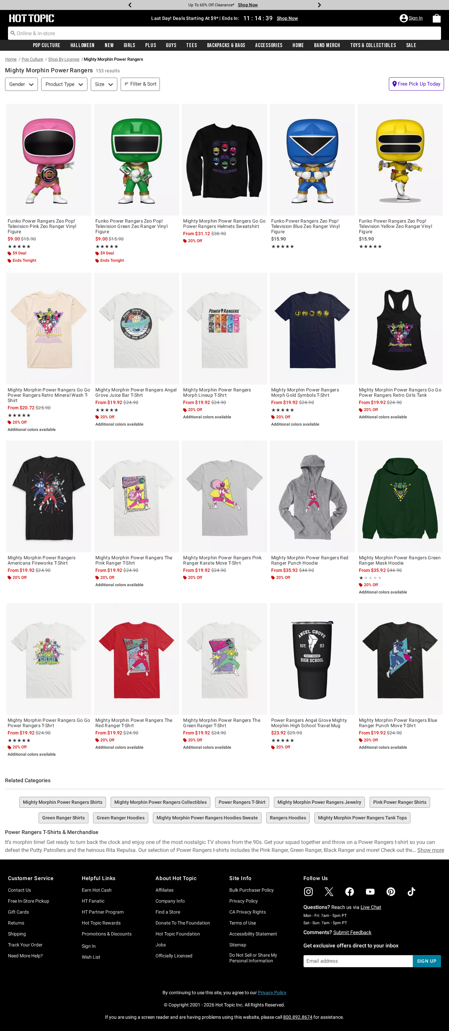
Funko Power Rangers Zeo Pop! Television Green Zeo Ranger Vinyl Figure (131, 226)
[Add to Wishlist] (84, 110)
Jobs (161, 944)
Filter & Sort (143, 84)
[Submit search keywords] (13, 32)
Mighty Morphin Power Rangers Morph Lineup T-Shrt (217, 392)
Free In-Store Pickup (28, 901)
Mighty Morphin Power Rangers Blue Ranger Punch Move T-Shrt (398, 723)
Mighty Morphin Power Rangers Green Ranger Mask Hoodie (400, 560)
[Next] (319, 5)
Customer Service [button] (31, 878)
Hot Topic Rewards (101, 923)
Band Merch (327, 45)
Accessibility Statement (253, 933)
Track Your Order (25, 944)
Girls (130, 45)
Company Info (170, 901)
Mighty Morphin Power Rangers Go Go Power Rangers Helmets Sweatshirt (224, 223)
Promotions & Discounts (107, 933)
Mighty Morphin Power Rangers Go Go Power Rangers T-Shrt (49, 723)
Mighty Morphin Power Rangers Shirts (62, 802)
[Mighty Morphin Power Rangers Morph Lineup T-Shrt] (224, 328)
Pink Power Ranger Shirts (399, 802)
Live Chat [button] (371, 907)
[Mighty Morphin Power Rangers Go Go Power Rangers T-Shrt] (48, 659)
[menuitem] (436, 18)
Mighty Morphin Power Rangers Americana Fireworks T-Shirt (41, 560)
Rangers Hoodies (288, 817)
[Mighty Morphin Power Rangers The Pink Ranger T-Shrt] (136, 496)
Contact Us (19, 890)
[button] (412, 18)
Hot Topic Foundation (178, 933)
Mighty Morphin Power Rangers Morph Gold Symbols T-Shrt (305, 392)
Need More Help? (25, 955)
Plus (150, 45)
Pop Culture (46, 45)
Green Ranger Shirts (63, 817)
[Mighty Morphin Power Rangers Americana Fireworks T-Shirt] (48, 496)
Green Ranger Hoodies (121, 817)
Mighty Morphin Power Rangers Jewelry (319, 802)
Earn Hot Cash (97, 890)
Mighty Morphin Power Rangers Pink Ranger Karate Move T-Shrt (222, 560)
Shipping (17, 933)
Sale (411, 45)
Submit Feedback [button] (352, 932)
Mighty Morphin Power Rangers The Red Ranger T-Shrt (133, 723)
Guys (171, 45)
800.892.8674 (297, 1017)
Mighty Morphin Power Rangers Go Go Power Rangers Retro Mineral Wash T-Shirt (49, 395)
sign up (427, 961)
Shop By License (63, 59)
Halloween (82, 45)
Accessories (268, 45)
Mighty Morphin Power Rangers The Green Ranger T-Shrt (221, 723)
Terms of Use (242, 923)
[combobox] (224, 33)
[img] (308, 892)
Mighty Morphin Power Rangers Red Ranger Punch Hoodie (310, 560)
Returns (16, 923)
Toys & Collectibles (373, 45)
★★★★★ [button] (19, 246)
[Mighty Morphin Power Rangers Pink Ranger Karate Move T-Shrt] (224, 496)
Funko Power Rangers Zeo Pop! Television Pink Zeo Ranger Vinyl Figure (42, 226)
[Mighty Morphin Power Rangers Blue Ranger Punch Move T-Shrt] (400, 659)
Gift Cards (18, 912)
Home (298, 45)
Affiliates (164, 890)
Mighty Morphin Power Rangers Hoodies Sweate (207, 817)
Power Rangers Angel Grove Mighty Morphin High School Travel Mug (309, 723)
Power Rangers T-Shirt (242, 802)
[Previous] (130, 5)
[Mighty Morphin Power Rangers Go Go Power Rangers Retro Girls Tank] (400, 328)
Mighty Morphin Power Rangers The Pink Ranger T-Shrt (133, 560)
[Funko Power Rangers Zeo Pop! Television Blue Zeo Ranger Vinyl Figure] (312, 160)
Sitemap (237, 944)
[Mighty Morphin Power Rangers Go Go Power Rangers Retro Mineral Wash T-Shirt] (48, 328)
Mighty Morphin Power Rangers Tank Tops (362, 817)
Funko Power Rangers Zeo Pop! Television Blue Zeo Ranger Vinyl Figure (305, 226)
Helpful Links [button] (99, 878)
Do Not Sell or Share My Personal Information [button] (253, 957)
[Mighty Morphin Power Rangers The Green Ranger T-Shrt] (224, 659)
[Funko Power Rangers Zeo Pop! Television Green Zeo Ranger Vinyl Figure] (136, 160)
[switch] (416, 84)
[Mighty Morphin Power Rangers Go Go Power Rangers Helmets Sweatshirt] (224, 160)
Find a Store (168, 912)
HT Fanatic (93, 901)
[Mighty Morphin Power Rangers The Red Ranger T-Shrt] (136, 659)
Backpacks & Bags (226, 45)
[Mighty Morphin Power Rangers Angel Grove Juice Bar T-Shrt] (136, 328)
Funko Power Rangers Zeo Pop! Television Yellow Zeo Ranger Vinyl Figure (395, 226)
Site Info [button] (240, 878)
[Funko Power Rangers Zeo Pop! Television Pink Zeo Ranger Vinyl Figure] (48, 160)
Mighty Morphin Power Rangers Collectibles (160, 802)
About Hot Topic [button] (176, 878)
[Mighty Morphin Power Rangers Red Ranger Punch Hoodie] (312, 496)
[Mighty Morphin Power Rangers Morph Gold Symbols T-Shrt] (312, 328)
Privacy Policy (243, 901)
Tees (191, 45)
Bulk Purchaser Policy (251, 890)
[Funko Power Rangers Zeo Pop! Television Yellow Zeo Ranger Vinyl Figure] (400, 160)
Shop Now (248, 4)
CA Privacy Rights (247, 912)
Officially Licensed (174, 955)
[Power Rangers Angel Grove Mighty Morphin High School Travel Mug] (312, 659)
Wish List (91, 957)
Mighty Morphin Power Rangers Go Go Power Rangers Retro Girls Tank (400, 392)
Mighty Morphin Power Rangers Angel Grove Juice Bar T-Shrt (135, 392)
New (109, 45)
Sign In (89, 946)
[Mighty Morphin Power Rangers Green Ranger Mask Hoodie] (400, 496)
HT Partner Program (103, 912)
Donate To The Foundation (183, 923)
